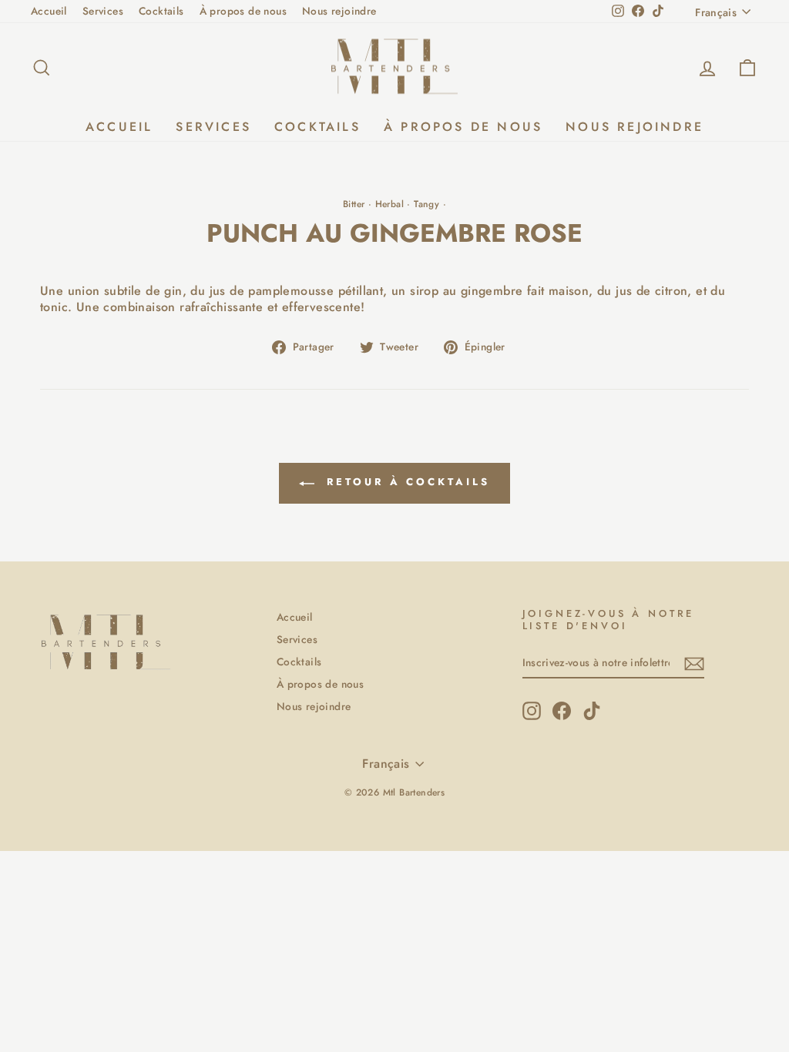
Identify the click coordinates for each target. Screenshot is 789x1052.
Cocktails (161, 10)
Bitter (353, 204)
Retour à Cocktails (405, 481)
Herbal (389, 204)
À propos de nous (243, 10)
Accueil (49, 10)
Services (102, 10)
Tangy (426, 204)
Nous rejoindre (339, 10)
